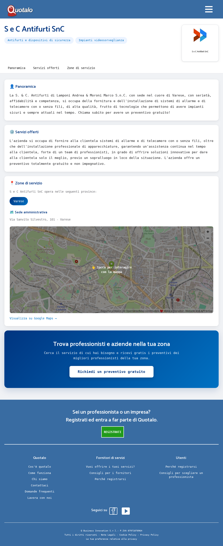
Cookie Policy (127, 535)
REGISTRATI (112, 432)
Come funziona (39, 473)
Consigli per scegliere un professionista (181, 475)
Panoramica (16, 68)
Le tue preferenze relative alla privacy (111, 539)
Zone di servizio (81, 68)
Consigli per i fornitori (110, 473)
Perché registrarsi (110, 479)
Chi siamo (39, 479)
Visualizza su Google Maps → (33, 318)
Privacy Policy (149, 535)
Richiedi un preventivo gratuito (111, 372)
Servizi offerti (46, 68)
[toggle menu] (208, 9)
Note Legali (108, 535)
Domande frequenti (39, 491)
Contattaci (39, 485)
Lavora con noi (39, 497)
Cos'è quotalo (39, 466)
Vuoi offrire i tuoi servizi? (110, 466)
